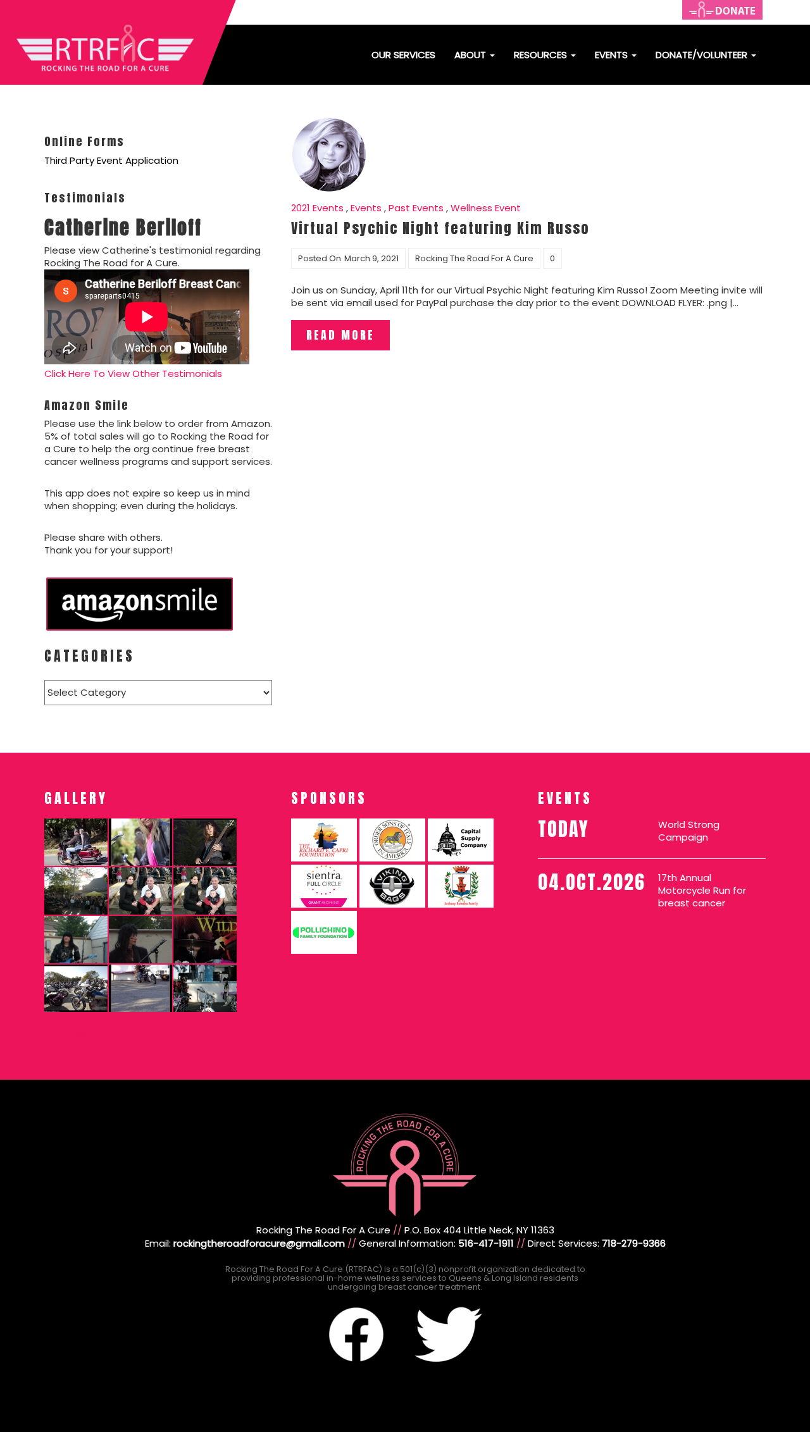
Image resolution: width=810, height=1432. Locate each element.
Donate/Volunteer (703, 54)
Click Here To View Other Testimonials (133, 373)
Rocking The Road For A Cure (474, 258)
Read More (340, 334)
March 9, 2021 (371, 258)
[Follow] (47, 1035)
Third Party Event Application (111, 160)
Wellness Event (486, 207)
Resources (542, 54)
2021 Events (317, 207)
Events (612, 54)
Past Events (416, 207)
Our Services (403, 54)
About (471, 54)
